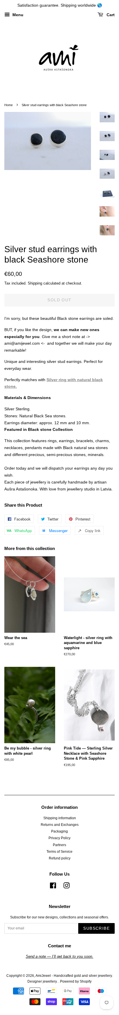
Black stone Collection (50, 429)
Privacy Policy (59, 838)
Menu (17, 14)
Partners (59, 845)
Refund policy (59, 858)
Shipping (35, 283)
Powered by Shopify (76, 981)
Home (8, 105)
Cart (110, 14)
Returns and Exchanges (60, 825)
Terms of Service (59, 852)
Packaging (59, 831)
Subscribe (96, 928)
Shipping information (59, 818)
